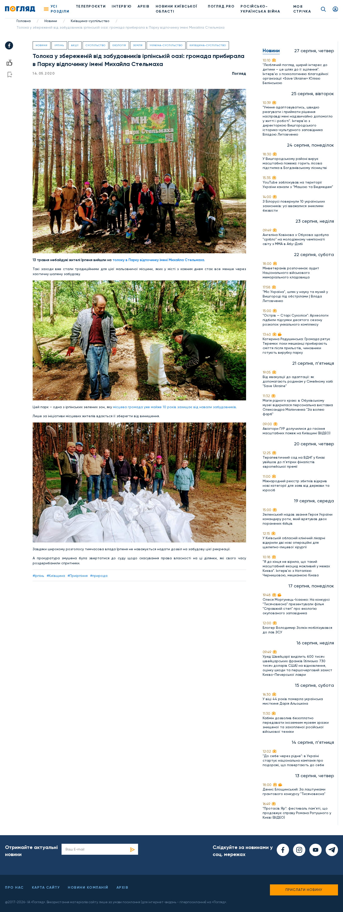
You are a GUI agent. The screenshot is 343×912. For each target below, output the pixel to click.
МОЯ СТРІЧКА (302, 9)
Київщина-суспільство (90, 21)
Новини (50, 21)
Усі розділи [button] (60, 9)
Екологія (119, 45)
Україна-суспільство (166, 45)
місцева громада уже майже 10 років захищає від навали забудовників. (175, 407)
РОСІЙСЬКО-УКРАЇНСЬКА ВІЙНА (260, 9)
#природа (98, 576)
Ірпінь (59, 45)
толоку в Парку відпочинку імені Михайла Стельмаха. (158, 260)
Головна (24, 21)
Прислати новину (303, 890)
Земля (138, 45)
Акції (75, 45)
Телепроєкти (91, 6)
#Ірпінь (38, 576)
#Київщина (56, 576)
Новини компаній (88, 887)
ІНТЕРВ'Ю (122, 6)
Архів (144, 6)
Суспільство (95, 45)
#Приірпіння (78, 576)
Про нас (14, 887)
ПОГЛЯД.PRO (221, 6)
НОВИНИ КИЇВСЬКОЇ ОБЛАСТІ (177, 9)
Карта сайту (46, 887)
